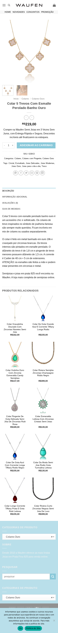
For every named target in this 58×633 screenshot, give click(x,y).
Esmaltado (20, 163)
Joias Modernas (47, 163)
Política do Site (33, 628)
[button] (4, 5)
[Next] (51, 51)
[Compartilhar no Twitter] (26, 172)
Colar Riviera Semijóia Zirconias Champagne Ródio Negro (43, 373)
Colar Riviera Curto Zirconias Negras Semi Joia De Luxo (43, 508)
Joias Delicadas (32, 163)
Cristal (11, 163)
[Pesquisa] (9, 5)
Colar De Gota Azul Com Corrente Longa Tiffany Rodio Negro (15, 465)
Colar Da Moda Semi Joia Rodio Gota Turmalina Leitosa (43, 465)
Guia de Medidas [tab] (11, 209)
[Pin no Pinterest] (37, 172)
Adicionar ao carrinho (36, 145)
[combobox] (29, 537)
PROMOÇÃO (47, 12)
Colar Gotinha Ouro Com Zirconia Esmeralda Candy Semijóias (15, 374)
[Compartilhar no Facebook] (20, 172)
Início (16, 99)
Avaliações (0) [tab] (10, 203)
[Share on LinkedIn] (42, 172)
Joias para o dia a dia (31, 166)
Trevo (44, 166)
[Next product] (26, 117)
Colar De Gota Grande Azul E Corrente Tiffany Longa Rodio (43, 326)
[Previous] (7, 51)
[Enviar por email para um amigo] (31, 172)
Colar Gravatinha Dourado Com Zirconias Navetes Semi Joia (15, 328)
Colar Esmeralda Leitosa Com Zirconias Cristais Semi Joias (43, 419)
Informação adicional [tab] (14, 197)
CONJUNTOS (32, 12)
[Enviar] (53, 576)
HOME (8, 12)
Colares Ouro (38, 99)
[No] (54, 621)
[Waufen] (29, 5)
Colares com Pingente (31, 158)
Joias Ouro (16, 166)
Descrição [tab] (8, 191)
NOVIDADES (19, 12)
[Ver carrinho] (54, 5)
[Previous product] (31, 117)
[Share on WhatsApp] (15, 172)
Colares (25, 99)
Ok (20, 628)
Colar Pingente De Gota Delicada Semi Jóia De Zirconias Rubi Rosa (15, 420)
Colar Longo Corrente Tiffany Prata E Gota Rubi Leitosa (15, 508)
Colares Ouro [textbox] (28, 537)
